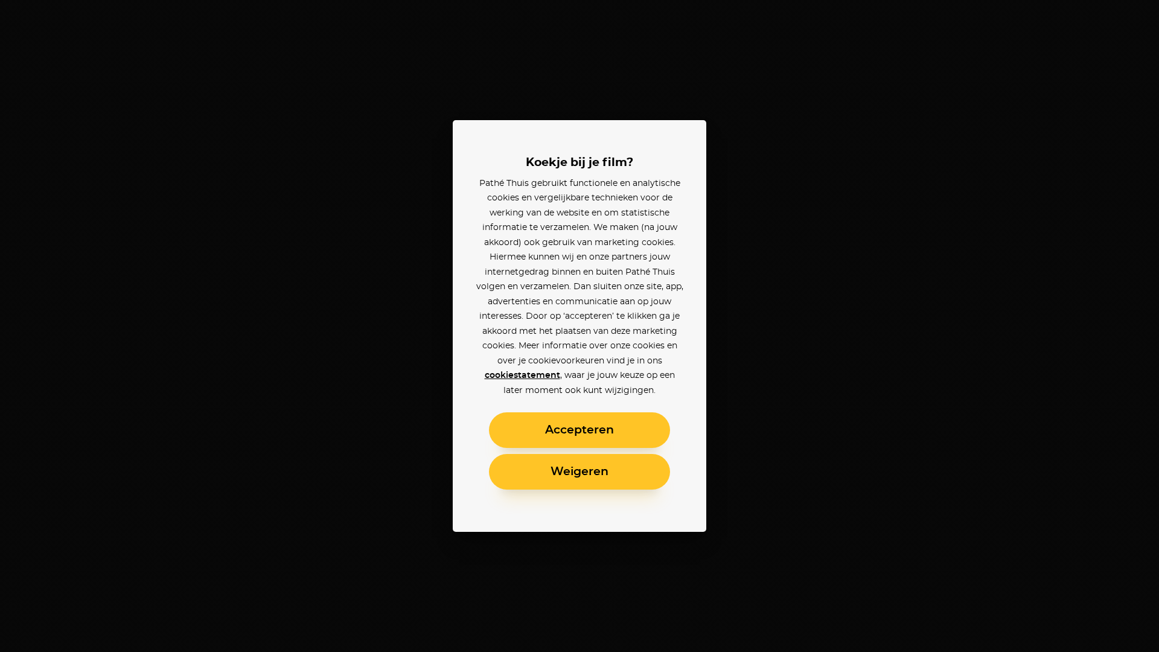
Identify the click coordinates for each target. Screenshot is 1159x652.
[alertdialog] (579, 326)
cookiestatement (522, 375)
